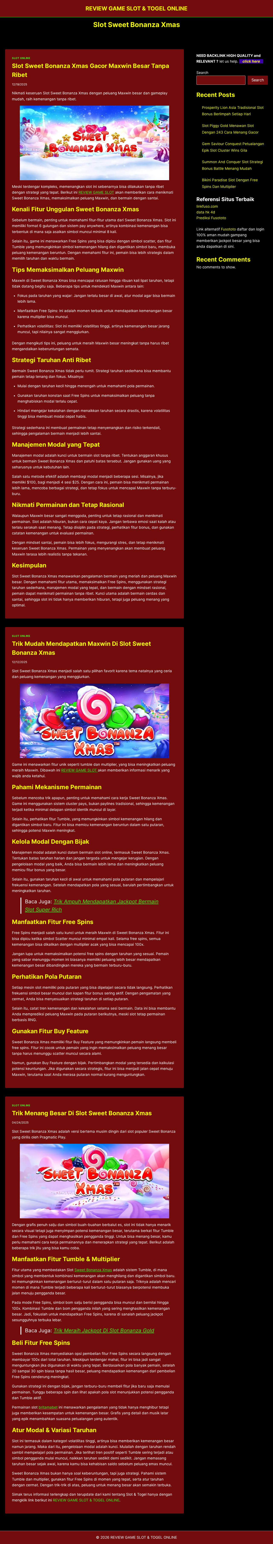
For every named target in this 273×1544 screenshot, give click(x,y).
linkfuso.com (207, 206)
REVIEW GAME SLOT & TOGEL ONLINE (86, 1500)
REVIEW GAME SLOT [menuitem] (96, 192)
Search (202, 73)
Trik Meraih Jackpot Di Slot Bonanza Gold (104, 1330)
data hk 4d (205, 212)
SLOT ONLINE (21, 58)
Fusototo (228, 229)
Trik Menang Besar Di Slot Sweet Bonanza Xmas (82, 1113)
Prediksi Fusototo (211, 218)
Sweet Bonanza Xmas (93, 1270)
